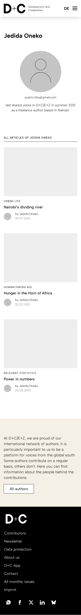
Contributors (15, 533)
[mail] (8, 602)
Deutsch (66, 8)
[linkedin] (42, 602)
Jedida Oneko (26, 214)
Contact (11, 573)
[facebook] (19, 602)
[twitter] (31, 602)
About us (11, 557)
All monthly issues (19, 581)
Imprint (10, 589)
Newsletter (13, 541)
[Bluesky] (53, 602)
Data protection (17, 549)
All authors (19, 489)
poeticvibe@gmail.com (40, 97)
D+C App (12, 565)
